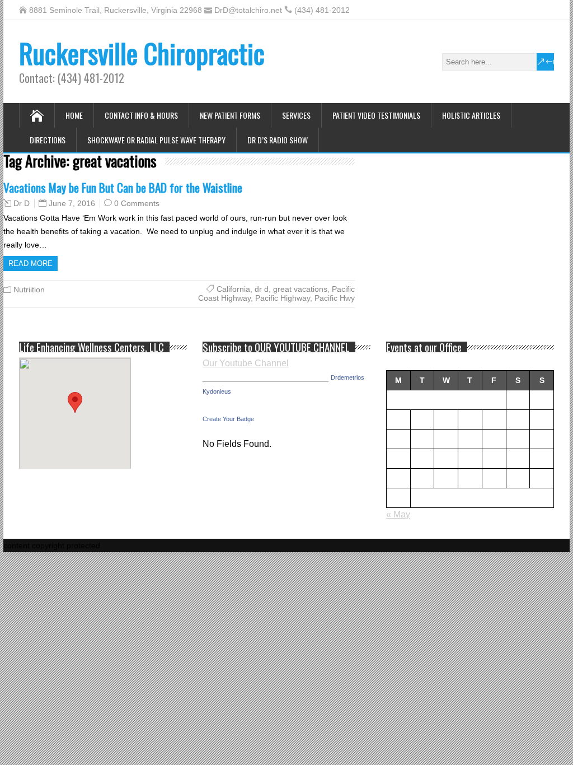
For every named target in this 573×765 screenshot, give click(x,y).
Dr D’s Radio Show (277, 140)
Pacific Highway (282, 297)
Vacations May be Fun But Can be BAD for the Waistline (122, 187)
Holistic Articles (471, 115)
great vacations (300, 288)
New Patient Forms (230, 115)
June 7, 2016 (72, 203)
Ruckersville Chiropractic (142, 53)
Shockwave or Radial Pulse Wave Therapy (156, 140)
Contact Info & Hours (141, 115)
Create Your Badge (228, 419)
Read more (30, 263)
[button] (75, 402)
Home (74, 115)
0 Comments (136, 203)
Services (296, 115)
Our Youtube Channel (246, 363)
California (233, 288)
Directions (47, 140)
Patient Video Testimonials (376, 115)
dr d (262, 288)
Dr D (21, 203)
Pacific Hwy (334, 297)
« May (398, 514)
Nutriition (29, 289)
